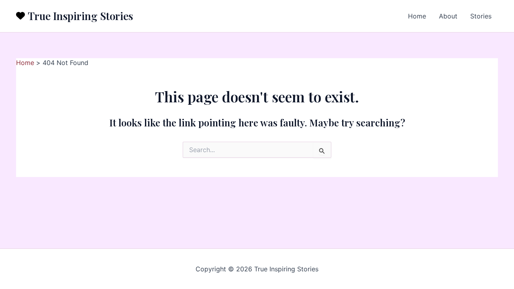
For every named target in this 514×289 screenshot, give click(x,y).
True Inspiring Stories (80, 16)
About (448, 16)
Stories (481, 16)
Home (417, 16)
